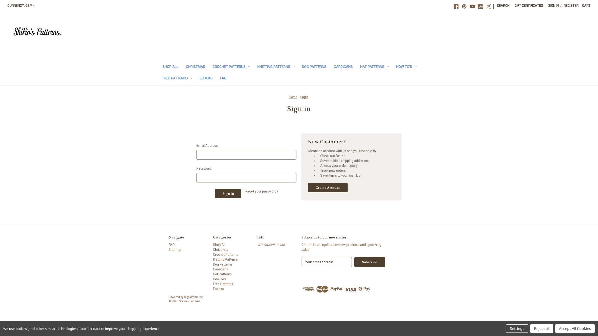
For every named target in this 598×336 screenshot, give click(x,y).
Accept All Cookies (575, 328)
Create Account (328, 188)
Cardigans (343, 67)
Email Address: (207, 145)
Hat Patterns (372, 67)
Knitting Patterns (273, 67)
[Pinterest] (464, 6)
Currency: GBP (19, 5)
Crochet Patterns (229, 67)
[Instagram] (480, 6)
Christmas (195, 67)
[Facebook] (456, 6)
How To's (404, 67)
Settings (517, 328)
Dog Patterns (314, 67)
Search (503, 5)
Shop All (170, 67)
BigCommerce (193, 297)
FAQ (223, 78)
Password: (204, 168)
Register (571, 5)
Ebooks (206, 78)
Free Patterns (175, 78)
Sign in (553, 5)
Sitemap (175, 250)
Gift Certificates (529, 5)
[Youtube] (472, 6)
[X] (488, 6)
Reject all (542, 328)
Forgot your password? (261, 191)
